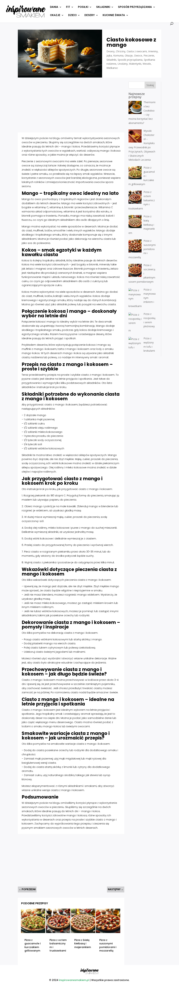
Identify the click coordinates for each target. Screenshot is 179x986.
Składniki (103, 7)
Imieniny (153, 51)
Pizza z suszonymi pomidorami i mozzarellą (107, 945)
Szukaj (150, 85)
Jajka (109, 55)
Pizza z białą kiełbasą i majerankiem (82, 943)
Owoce (138, 55)
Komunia (118, 55)
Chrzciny (120, 51)
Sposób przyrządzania (135, 7)
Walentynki (135, 63)
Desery (89, 15)
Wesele (147, 63)
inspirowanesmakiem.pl (74, 980)
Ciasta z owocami (137, 51)
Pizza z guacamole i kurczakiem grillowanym (32, 945)
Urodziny (123, 63)
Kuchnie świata (114, 15)
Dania (54, 7)
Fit (68, 7)
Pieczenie (149, 55)
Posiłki (83, 7)
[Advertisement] (71, 106)
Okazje (55, 15)
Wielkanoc (112, 68)
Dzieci (72, 15)
